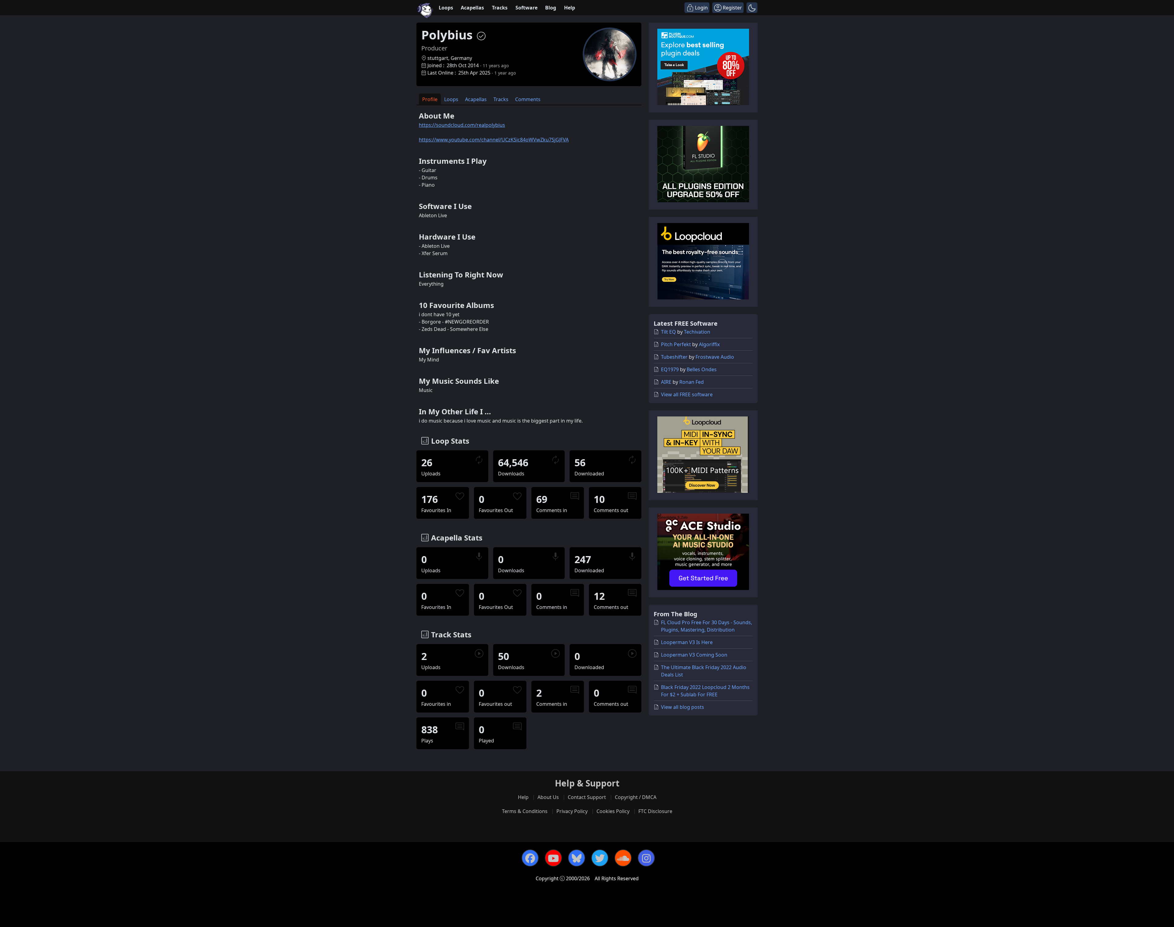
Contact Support (587, 797)
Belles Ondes (702, 369)
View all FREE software (687, 394)
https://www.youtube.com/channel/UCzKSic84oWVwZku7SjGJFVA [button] (494, 139)
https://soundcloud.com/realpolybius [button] (462, 125)
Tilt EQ (668, 331)
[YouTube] (553, 858)
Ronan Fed (691, 382)
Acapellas (472, 7)
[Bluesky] (576, 858)
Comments (528, 99)
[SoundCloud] (623, 858)
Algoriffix (709, 344)
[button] (752, 7)
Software (526, 7)
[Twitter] (599, 858)
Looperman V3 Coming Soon (694, 654)
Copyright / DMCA (635, 797)
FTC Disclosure (655, 811)
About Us (548, 797)
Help (569, 7)
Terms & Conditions (525, 811)
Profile (429, 99)
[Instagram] (646, 858)
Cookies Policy (612, 811)
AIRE (666, 382)
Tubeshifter (674, 357)
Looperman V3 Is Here (687, 642)
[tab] (430, 99)
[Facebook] (530, 858)
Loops (446, 7)
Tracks (500, 7)
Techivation (697, 331)
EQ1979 (670, 369)
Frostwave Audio (715, 357)
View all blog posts (682, 707)
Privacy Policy (572, 811)
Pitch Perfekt (676, 344)
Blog (550, 7)
